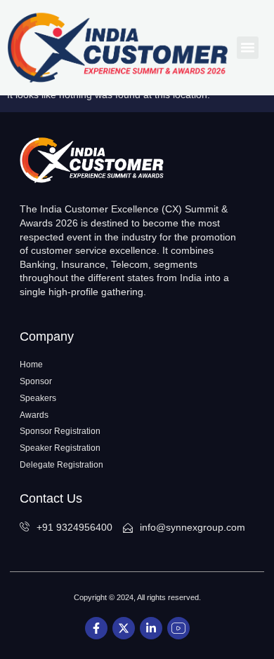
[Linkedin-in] (151, 628)
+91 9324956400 (74, 527)
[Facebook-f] (96, 628)
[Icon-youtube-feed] (178, 628)
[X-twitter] (123, 628)
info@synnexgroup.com (192, 527)
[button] (248, 47)
